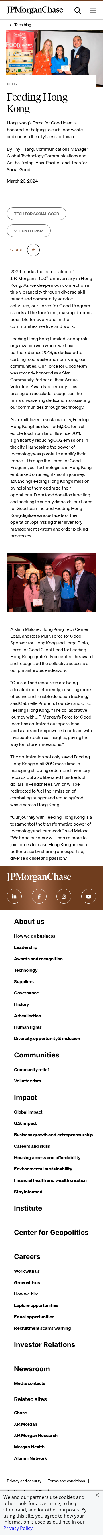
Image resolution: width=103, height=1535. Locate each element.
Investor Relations (44, 1344)
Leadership (25, 947)
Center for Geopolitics (51, 1232)
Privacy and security (24, 1480)
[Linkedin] (14, 896)
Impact (25, 1097)
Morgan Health (29, 1447)
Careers (27, 1256)
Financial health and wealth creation (50, 1180)
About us (29, 921)
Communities (36, 1055)
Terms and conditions (66, 1480)
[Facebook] (39, 896)
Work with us (27, 1271)
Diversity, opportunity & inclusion (47, 1038)
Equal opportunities (34, 1316)
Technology (25, 970)
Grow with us (27, 1282)
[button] (97, 1495)
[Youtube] (88, 896)
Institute (28, 1208)
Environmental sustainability (43, 1169)
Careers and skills (32, 1146)
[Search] (77, 10)
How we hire (26, 1294)
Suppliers (24, 981)
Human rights (28, 1027)
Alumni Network (30, 1458)
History (21, 1004)
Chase (20, 1412)
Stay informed (28, 1191)
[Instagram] (63, 896)
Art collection (27, 1015)
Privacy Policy (18, 1528)
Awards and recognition (38, 958)
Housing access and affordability (47, 1157)
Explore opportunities (36, 1305)
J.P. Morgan (25, 1424)
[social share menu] (33, 250)
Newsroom (32, 1369)
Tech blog (22, 24)
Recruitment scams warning (42, 1328)
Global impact (28, 1112)
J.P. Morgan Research (36, 1435)
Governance (26, 993)
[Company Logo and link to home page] (35, 13)
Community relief (31, 1069)
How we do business (34, 936)
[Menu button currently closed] (93, 10)
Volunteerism (27, 1081)
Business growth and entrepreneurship (53, 1134)
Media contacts (29, 1383)
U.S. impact (25, 1123)
